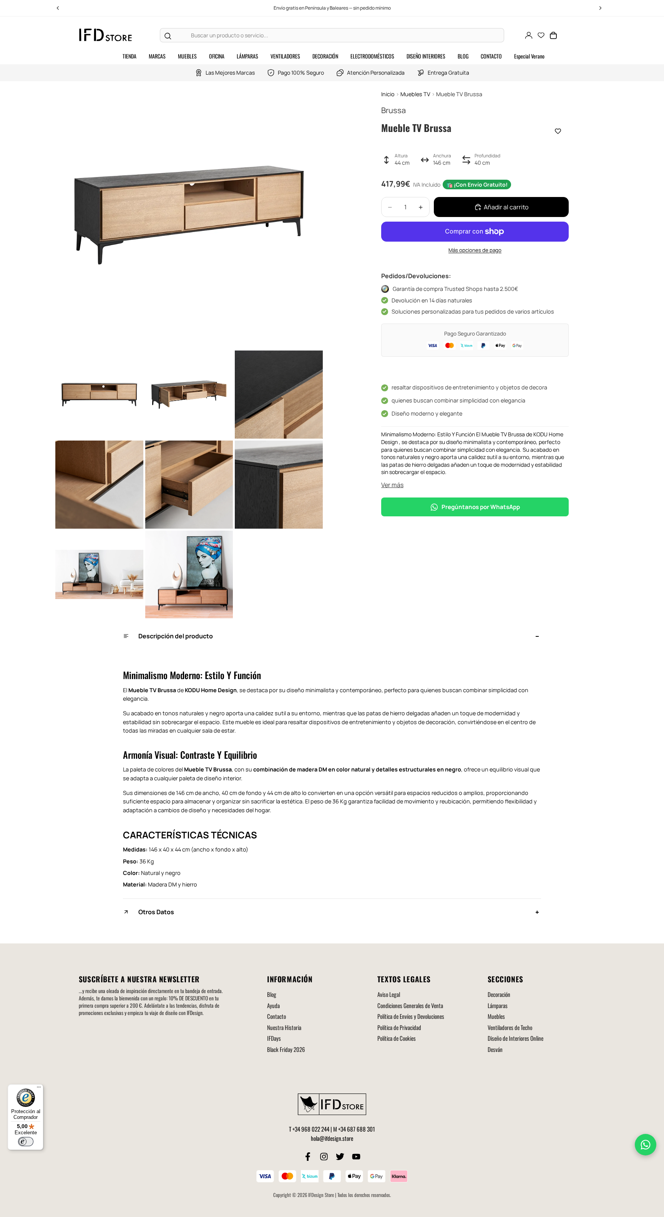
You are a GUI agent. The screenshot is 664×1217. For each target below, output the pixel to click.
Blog (271, 994)
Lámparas (498, 1005)
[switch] (25, 1141)
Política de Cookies (396, 1038)
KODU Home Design (211, 690)
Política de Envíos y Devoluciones (410, 1016)
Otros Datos (156, 912)
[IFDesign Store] (106, 35)
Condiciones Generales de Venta (410, 1005)
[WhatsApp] (645, 1144)
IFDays (274, 1038)
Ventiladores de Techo (510, 1027)
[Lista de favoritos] (541, 35)
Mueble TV (142, 690)
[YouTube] (356, 1156)
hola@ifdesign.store (332, 1138)
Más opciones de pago (474, 250)
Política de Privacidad (399, 1027)
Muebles (496, 1016)
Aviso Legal (388, 994)
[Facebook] (308, 1156)
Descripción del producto (175, 636)
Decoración (499, 994)
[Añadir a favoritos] (558, 131)
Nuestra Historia (284, 1027)
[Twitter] (340, 1156)
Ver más (392, 485)
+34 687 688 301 (356, 1129)
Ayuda (273, 1005)
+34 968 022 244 (310, 1129)
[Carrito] (553, 35)
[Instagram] (324, 1156)
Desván (495, 1049)
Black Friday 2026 (286, 1049)
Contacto (276, 1016)
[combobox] (340, 35)
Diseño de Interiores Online (515, 1038)
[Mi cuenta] (528, 35)
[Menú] (38, 1088)
